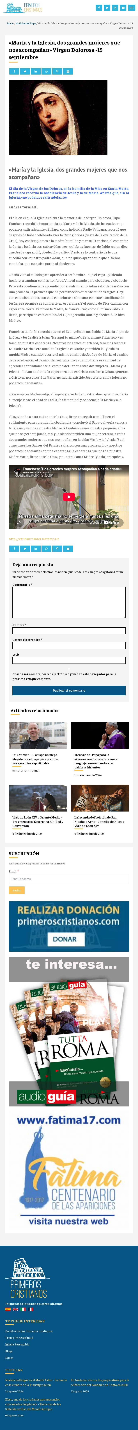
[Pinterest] (57, 71)
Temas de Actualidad (19, 1338)
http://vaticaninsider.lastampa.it (34, 538)
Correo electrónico (27, 640)
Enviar (17, 890)
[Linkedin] (36, 71)
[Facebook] (14, 71)
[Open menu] (131, 8)
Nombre (19, 625)
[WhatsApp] (46, 71)
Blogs (8, 1351)
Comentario (22, 584)
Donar (9, 1358)
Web (15, 654)
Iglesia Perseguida (17, 1344)
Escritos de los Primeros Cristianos (28, 1331)
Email (12, 871)
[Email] (68, 71)
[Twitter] (25, 71)
